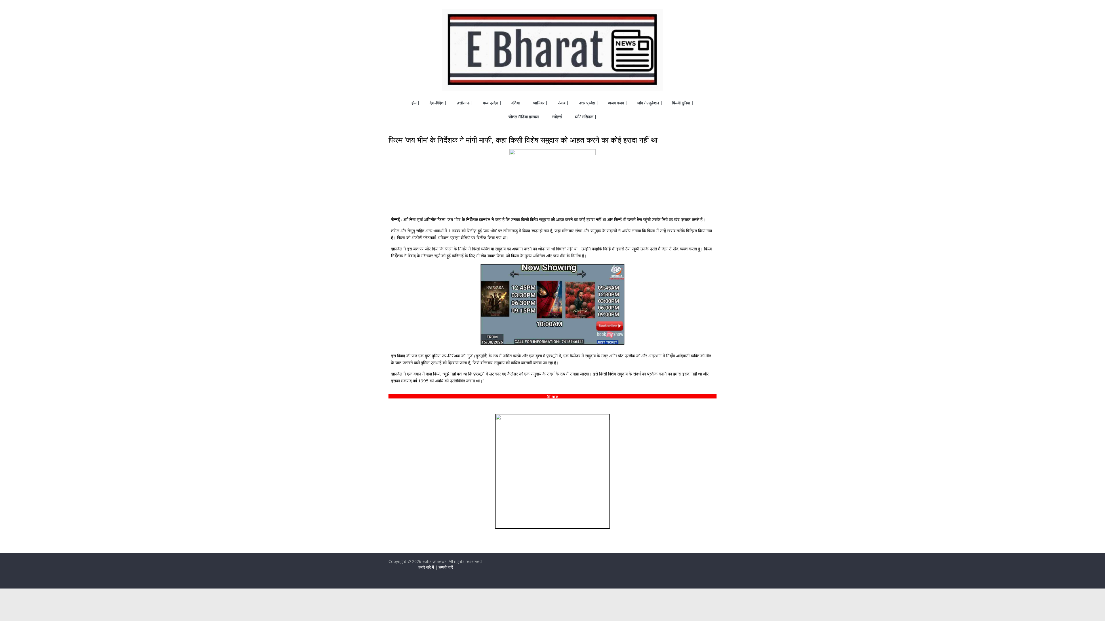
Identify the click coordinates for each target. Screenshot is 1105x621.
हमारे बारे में (426, 567)
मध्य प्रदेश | (492, 103)
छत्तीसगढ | (465, 103)
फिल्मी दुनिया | (683, 103)
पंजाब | (563, 103)
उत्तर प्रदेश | (588, 103)
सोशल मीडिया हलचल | (525, 116)
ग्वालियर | (540, 103)
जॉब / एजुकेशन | (649, 103)
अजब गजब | (617, 103)
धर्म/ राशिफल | (586, 116)
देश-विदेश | (438, 103)
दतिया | (517, 103)
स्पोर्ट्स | (558, 116)
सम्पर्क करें (446, 567)
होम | (415, 103)
